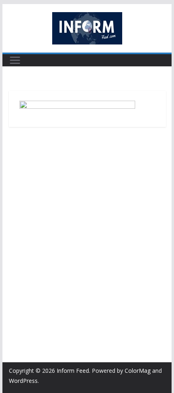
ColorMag (138, 370)
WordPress (23, 381)
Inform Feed (73, 370)
